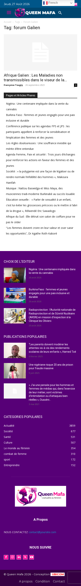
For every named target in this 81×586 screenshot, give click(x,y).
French (53, 2)
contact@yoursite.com (42, 532)
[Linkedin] (19, 557)
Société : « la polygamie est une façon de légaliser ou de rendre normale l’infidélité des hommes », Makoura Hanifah (40, 177)
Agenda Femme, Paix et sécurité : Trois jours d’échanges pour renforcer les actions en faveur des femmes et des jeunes (40, 160)
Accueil (7, 22)
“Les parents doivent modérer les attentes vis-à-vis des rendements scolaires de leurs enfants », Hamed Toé (52, 348)
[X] (25, 557)
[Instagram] (12, 557)
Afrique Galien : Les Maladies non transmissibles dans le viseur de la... (35, 77)
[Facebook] (6, 557)
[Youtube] (75, 4)
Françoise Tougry (13, 85)
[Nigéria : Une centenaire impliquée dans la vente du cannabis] (15, 275)
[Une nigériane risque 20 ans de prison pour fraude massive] (15, 370)
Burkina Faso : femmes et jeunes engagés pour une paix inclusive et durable (49, 293)
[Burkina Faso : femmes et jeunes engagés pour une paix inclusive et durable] (15, 295)
